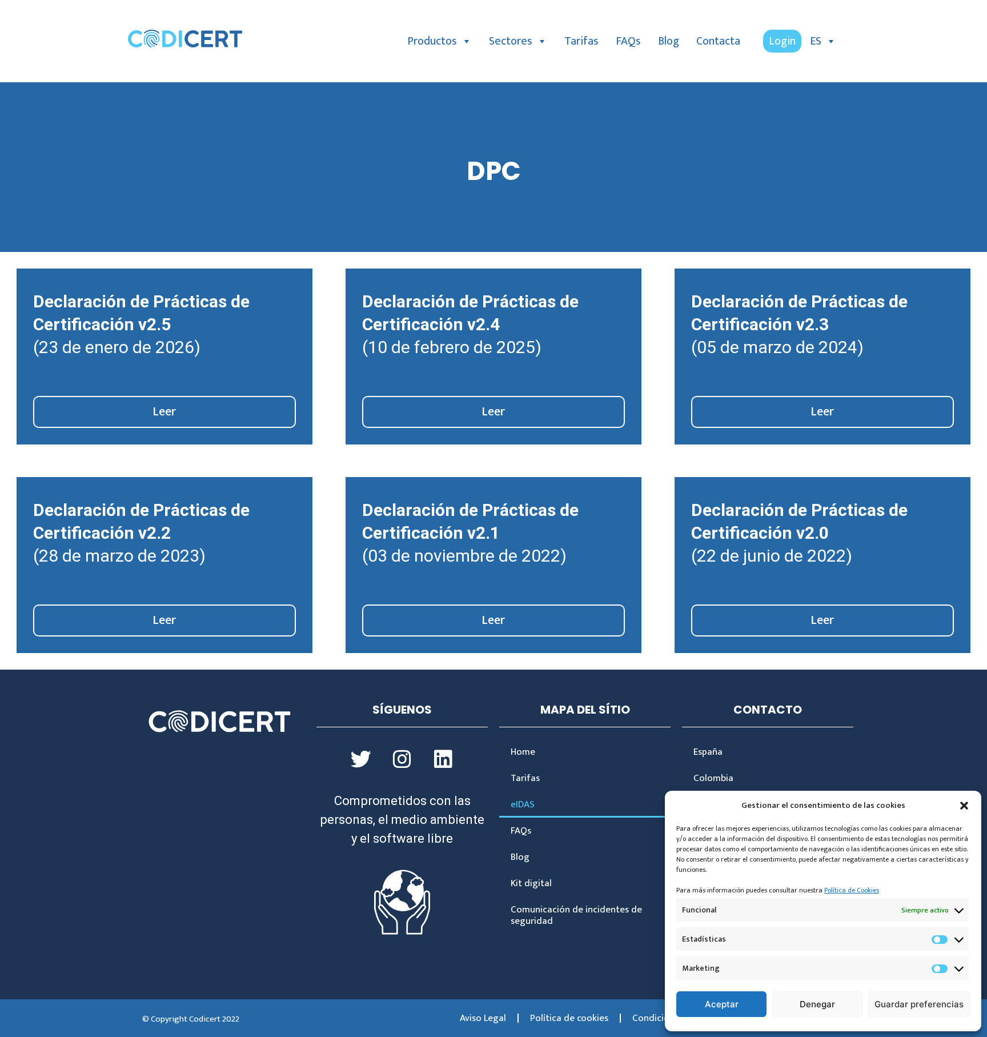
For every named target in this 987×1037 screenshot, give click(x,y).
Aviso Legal (483, 1018)
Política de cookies (569, 1018)
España (708, 752)
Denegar (817, 1004)
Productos (432, 41)
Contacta (718, 41)
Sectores (510, 41)
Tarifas (581, 41)
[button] (964, 805)
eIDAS (523, 804)
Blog (668, 41)
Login (782, 41)
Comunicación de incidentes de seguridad (576, 915)
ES (815, 41)
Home (523, 752)
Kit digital (531, 883)
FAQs (628, 41)
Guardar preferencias (919, 1004)
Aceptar (722, 1004)
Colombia (713, 778)
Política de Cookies (851, 890)
